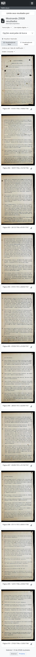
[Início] (4, 3)
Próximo (22, 654)
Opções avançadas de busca (15, 33)
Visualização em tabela (27, 43)
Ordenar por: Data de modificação (12, 48)
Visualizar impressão (10, 39)
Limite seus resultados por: (18, 13)
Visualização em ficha (10, 43)
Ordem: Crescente (8, 52)
